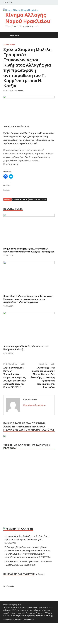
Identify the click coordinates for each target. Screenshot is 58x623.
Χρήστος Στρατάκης (44, 615)
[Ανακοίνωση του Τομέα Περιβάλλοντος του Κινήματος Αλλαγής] (29, 313)
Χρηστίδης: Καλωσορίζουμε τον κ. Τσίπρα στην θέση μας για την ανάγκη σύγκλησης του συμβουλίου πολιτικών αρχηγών (28, 299)
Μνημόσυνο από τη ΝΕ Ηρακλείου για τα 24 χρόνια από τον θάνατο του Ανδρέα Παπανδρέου (28, 250)
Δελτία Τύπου (9, 45)
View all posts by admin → (34, 405)
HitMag (30, 619)
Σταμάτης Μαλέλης (37, 199)
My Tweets (39, 574)
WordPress (18, 619)
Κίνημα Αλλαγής (20, 199)
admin (20, 91)
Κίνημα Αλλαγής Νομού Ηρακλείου (27, 17)
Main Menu (14, 35)
